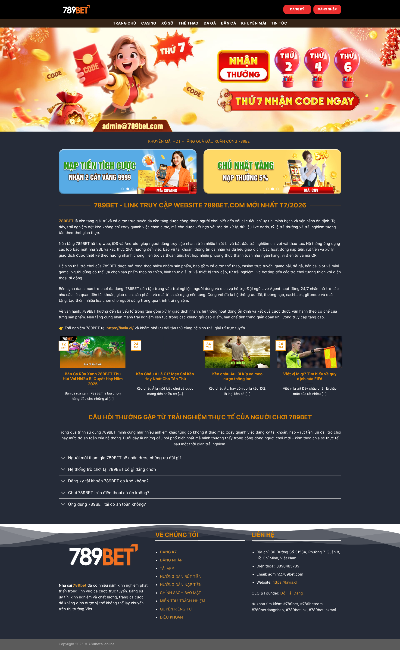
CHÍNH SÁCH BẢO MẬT (180, 592)
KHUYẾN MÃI (253, 23)
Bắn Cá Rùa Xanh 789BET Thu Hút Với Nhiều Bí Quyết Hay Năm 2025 (92, 379)
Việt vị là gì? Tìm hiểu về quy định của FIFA (308, 376)
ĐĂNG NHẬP (327, 9)
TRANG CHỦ (124, 23)
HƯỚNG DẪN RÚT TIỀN (180, 576)
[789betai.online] (85, 9)
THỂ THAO (188, 23)
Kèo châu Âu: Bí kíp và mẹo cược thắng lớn (236, 376)
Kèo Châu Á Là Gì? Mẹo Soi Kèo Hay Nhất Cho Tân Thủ (164, 376)
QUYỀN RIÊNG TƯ (176, 609)
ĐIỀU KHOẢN (171, 617)
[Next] (188, 171)
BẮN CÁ (228, 23)
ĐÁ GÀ (210, 23)
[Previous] (67, 171)
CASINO (148, 23)
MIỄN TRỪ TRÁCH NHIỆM (182, 600)
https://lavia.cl (284, 582)
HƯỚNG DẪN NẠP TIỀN (181, 584)
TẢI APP (167, 568)
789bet (79, 585)
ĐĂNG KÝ (297, 9)
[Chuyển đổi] (63, 458)
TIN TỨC (279, 23)
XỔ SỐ (167, 23)
